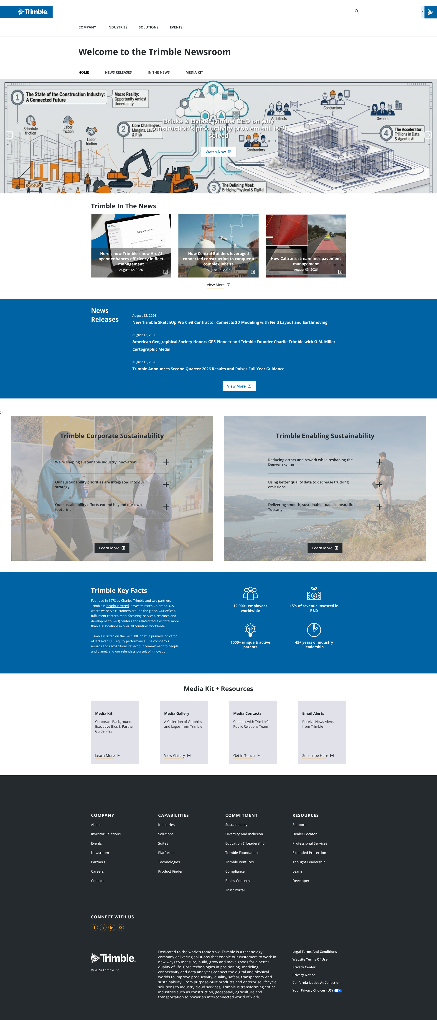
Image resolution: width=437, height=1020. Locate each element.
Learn (297, 871)
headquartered (117, 606)
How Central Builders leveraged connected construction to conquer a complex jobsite (218, 259)
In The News (159, 72)
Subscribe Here (315, 755)
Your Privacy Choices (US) (312, 990)
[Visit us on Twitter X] (103, 927)
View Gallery (174, 755)
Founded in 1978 (103, 601)
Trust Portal (235, 890)
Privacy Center (304, 967)
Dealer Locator (304, 834)
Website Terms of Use (310, 959)
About (96, 824)
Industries (117, 27)
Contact (97, 881)
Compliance (235, 871)
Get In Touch (244, 755)
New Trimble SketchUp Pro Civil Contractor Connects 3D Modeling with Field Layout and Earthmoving (230, 322)
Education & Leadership (245, 843)
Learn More (109, 547)
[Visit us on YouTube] (120, 927)
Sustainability (236, 824)
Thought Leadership (308, 862)
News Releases (118, 72)
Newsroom (100, 852)
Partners (98, 862)
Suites (163, 843)
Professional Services (309, 843)
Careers (97, 871)
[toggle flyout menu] (429, 12)
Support (299, 824)
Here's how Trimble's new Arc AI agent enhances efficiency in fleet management (131, 259)
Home (84, 72)
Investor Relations (106, 834)
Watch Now (216, 151)
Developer (300, 881)
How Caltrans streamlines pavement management (306, 261)
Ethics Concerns (238, 881)
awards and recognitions (109, 646)
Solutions (148, 27)
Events (176, 27)
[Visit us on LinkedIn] (111, 927)
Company (87, 27)
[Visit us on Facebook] (94, 927)
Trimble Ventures (239, 862)
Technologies (169, 862)
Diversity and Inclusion (244, 834)
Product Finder (170, 871)
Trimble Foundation (241, 852)
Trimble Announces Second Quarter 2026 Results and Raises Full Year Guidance (208, 368)
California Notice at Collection (316, 983)
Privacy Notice (303, 975)
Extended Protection (309, 852)
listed (110, 636)
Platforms (166, 852)
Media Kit (194, 72)
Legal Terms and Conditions (314, 952)
